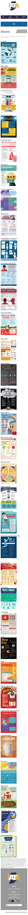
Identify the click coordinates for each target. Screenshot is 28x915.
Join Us (3, 17)
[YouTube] (15, 901)
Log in (14, 13)
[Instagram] (18, 901)
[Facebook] (10, 901)
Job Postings (10, 17)
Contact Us (23, 17)
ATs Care (17, 17)
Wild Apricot (13, 912)
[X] (13, 901)
